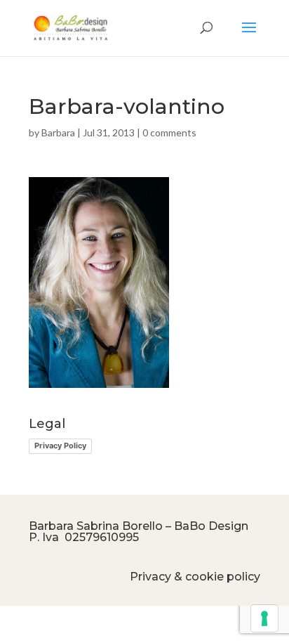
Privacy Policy (60, 445)
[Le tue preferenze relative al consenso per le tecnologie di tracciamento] (264, 618)
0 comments (169, 132)
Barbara (58, 132)
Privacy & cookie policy (195, 576)
